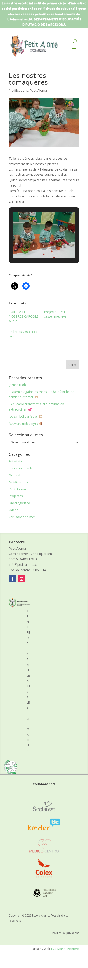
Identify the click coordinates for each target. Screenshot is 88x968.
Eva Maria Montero (65, 949)
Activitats (15, 461)
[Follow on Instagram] (21, 578)
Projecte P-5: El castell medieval (55, 314)
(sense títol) (17, 385)
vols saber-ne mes (22, 517)
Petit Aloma (38, 90)
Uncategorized (19, 503)
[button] (34, 246)
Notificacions (18, 90)
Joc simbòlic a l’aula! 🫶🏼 (25, 416)
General (14, 475)
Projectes (16, 496)
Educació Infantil (21, 468)
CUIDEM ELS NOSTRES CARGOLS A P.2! (24, 316)
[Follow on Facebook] (12, 578)
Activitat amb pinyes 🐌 (26, 423)
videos (13, 510)
